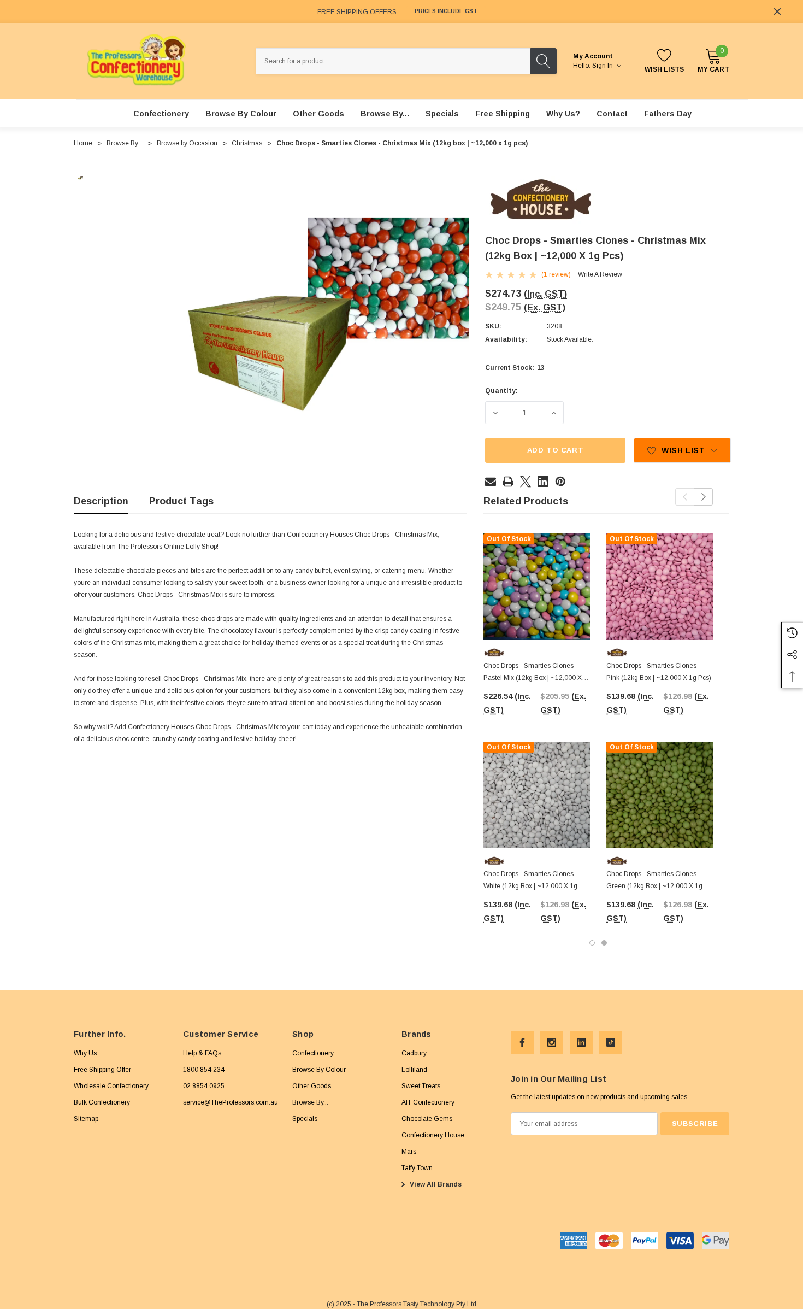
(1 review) (556, 274)
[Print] (508, 481)
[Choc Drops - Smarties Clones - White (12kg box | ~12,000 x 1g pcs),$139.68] (536, 795)
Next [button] (703, 497)
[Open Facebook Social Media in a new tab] (522, 1042)
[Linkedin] (543, 481)
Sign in (603, 65)
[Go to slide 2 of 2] (604, 943)
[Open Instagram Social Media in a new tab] (551, 1042)
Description (101, 501)
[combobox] (393, 61)
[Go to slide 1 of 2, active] (592, 943)
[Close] (777, 11)
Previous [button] (684, 497)
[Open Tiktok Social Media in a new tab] (610, 1042)
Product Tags (181, 501)
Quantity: (501, 391)
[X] (525, 481)
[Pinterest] (560, 481)
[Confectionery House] (541, 200)
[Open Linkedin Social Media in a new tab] (581, 1042)
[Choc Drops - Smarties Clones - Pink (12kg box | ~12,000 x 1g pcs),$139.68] (659, 586)
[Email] (490, 481)
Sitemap (86, 1119)
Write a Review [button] (600, 274)
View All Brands (435, 1184)
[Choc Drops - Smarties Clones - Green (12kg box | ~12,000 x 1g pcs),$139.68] (659, 795)
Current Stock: (515, 368)
